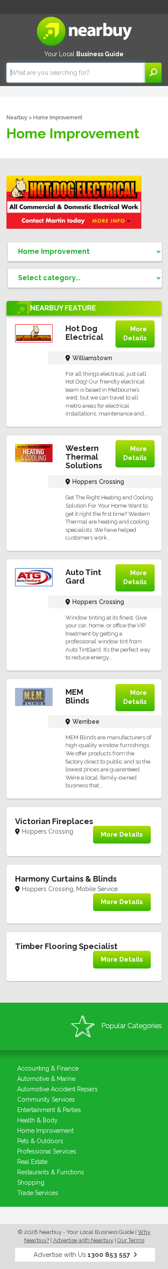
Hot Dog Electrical (84, 333)
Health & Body (37, 1120)
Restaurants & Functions (50, 1172)
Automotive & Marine (46, 1078)
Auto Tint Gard (83, 576)
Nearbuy (17, 118)
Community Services (46, 1099)
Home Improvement (45, 1130)
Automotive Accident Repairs (57, 1089)
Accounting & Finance (47, 1068)
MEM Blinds (77, 696)
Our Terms (130, 1240)
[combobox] (75, 73)
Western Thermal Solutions (83, 457)
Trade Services (37, 1192)
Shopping (30, 1182)
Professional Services (46, 1151)
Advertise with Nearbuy (83, 1240)
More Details (135, 333)
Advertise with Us (82, 1255)
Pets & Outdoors (40, 1141)
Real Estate (32, 1161)
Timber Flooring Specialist (66, 946)
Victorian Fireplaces (54, 821)
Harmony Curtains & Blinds (66, 878)
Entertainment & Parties (49, 1109)
